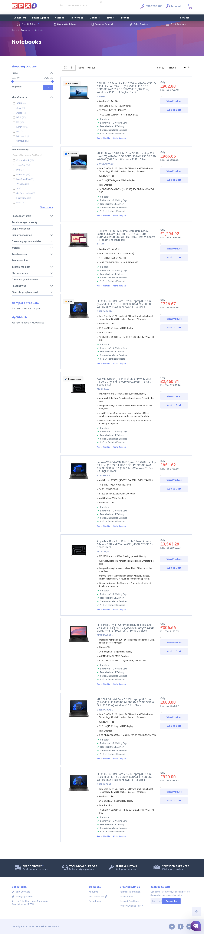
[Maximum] (52, 81)
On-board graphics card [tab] (25, 279)
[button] (104, 138)
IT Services (183, 17)
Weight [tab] (16, 247)
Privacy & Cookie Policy (131, 905)
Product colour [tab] (20, 260)
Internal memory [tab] (21, 266)
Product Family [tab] (20, 149)
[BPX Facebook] (181, 927)
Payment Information (130, 891)
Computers (25, 30)
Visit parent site (97, 896)
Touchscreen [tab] (19, 254)
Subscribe (171, 901)
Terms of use (126, 896)
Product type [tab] (19, 286)
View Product (174, 101)
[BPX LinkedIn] (172, 927)
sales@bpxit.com (24, 896)
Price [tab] (15, 73)
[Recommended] (78, 403)
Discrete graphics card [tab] (25, 292)
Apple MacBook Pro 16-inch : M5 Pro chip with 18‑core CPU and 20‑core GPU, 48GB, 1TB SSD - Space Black (125, 544)
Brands (125, 17)
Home (14, 30)
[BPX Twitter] (189, 927)
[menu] (102, 17)
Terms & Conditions (129, 901)
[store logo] (24, 6)
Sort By (160, 68)
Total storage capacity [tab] (24, 222)
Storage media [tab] (20, 273)
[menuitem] (20, 17)
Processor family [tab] (21, 216)
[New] (78, 325)
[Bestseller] (78, 178)
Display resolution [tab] (22, 235)
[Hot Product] (78, 107)
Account (176, 6)
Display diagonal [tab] (21, 228)
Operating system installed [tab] (27, 241)
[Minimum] (12, 81)
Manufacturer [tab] (19, 97)
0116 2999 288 (23, 891)
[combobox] (86, 5)
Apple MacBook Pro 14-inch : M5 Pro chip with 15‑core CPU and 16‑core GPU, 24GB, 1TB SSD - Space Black (125, 381)
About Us (93, 891)
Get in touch (95, 901)
